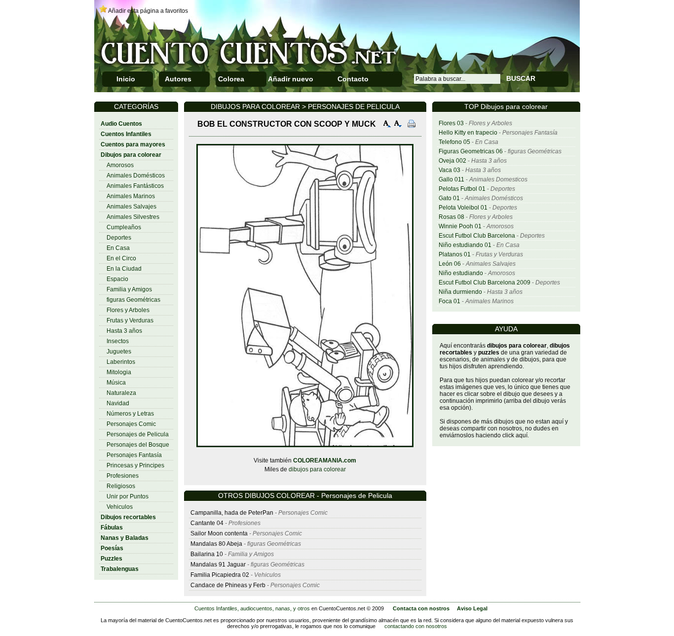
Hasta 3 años (124, 330)
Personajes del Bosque (138, 444)
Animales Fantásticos (135, 185)
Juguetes (119, 351)
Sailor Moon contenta (219, 533)
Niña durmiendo (460, 291)
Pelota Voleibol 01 (463, 207)
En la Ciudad (124, 268)
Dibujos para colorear (131, 154)
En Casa (118, 248)
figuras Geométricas (133, 299)
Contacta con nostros (421, 608)
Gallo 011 (451, 179)
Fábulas (112, 527)
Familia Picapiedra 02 (219, 574)
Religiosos (121, 486)
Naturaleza (121, 392)
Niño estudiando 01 (465, 245)
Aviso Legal (472, 608)
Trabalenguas (120, 568)
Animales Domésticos (136, 175)
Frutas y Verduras (130, 320)
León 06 (450, 263)
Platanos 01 (455, 254)
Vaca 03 (449, 170)
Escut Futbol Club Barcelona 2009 (484, 282)
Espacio (117, 279)
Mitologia (119, 372)
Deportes (119, 237)
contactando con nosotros (415, 626)
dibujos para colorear (317, 469)
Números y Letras (130, 413)
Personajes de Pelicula (138, 434)
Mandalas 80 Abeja (216, 543)
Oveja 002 (452, 160)
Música (116, 382)
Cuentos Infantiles (126, 134)
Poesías (112, 548)
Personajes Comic (131, 424)
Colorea (231, 79)
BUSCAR (520, 78)
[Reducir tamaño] (398, 125)
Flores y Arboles (128, 310)
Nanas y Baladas (125, 537)
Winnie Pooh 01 (460, 226)
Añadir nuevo (290, 79)
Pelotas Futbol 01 (462, 188)
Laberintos (121, 361)
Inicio (125, 79)
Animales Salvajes (131, 206)
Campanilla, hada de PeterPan (231, 512)
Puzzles (111, 558)
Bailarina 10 (206, 554)
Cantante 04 (207, 523)
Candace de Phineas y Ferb (227, 585)
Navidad (118, 403)
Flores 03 (451, 123)
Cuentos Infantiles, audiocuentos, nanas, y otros (252, 608)
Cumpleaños (124, 227)
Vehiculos (120, 506)
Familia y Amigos (129, 289)
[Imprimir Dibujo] (411, 125)
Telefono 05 (454, 142)
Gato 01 (449, 198)
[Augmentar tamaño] (387, 125)
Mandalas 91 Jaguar (218, 564)
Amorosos (120, 165)
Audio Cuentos (121, 123)
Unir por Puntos (128, 496)
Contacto (353, 79)
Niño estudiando (461, 273)
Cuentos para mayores (133, 144)
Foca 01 (449, 301)
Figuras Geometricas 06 (471, 151)
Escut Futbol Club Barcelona (477, 235)
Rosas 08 (451, 216)
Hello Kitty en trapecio (468, 132)
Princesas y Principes (135, 465)
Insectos (118, 341)
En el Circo (121, 258)
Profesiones (123, 475)
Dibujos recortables (128, 517)
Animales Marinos (131, 196)
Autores (178, 79)
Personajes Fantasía (134, 455)
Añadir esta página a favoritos (148, 10)
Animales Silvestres (133, 216)
